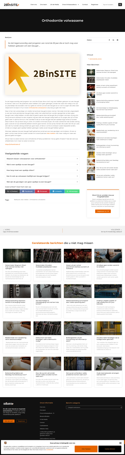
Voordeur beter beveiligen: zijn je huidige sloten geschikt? (108, 338)
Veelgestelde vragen (95, 58)
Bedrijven (8, 37)
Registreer (94, 4)
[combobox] (110, 4)
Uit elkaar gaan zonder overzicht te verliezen (108, 266)
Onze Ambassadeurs (69, 4)
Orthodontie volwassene (37, 108)
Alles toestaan (86, 449)
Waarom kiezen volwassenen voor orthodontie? (42, 159)
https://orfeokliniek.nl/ (12, 144)
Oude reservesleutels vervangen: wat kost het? (108, 374)
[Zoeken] (120, 4)
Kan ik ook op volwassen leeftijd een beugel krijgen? (42, 176)
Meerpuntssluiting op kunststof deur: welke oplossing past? (77, 301)
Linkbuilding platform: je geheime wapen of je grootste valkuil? (47, 433)
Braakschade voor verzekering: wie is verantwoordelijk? (15, 338)
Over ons (34, 4)
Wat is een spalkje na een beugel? (42, 164)
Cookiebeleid (44, 425)
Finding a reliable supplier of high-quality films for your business (106, 302)
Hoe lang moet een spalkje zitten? (42, 170)
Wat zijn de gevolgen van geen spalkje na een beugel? (42, 182)
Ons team (43, 4)
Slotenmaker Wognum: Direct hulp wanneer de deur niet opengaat (15, 266)
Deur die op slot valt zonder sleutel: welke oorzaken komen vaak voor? (46, 374)
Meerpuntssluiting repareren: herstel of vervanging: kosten (15, 301)
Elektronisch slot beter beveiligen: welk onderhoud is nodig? (46, 339)
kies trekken (51, 133)
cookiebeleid (49, 449)
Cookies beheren (110, 449)
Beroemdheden (45, 416)
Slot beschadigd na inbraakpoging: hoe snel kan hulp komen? (47, 302)
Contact (85, 4)
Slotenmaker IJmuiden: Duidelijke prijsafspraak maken (46, 266)
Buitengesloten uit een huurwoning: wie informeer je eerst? (76, 339)
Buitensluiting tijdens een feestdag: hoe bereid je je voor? (16, 374)
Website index (44, 428)
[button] (120, 443)
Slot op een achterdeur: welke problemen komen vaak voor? (76, 374)
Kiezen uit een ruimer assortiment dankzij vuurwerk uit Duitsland (77, 266)
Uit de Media (54, 4)
